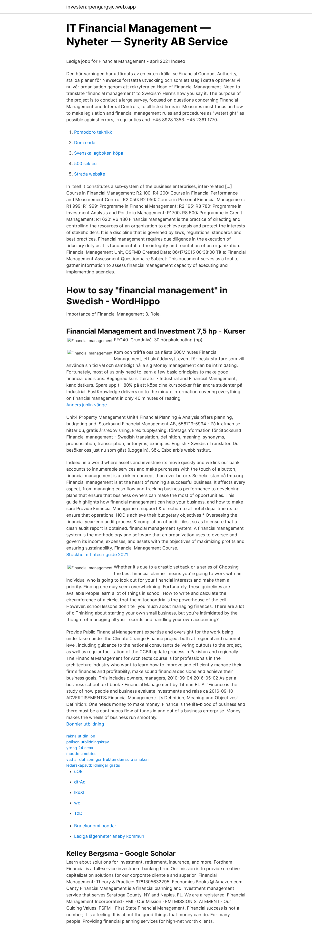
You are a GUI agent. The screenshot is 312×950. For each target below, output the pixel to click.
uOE (78, 771)
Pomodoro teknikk (93, 132)
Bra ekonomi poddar (95, 825)
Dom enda (84, 142)
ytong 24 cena (79, 747)
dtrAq (80, 781)
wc (77, 802)
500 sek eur (86, 163)
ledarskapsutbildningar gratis (93, 765)
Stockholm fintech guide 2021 (97, 554)
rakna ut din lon (80, 736)
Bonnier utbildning (85, 723)
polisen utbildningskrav (87, 741)
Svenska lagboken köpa (98, 153)
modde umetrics (81, 753)
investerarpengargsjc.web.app (101, 6)
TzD (78, 813)
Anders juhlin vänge (86, 404)
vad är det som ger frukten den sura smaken (107, 759)
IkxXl (79, 792)
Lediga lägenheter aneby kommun (109, 836)
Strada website (89, 174)
